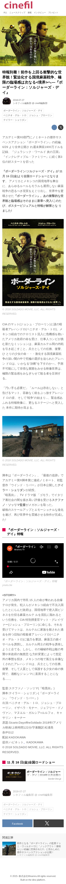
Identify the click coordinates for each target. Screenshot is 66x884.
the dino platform (36, 879)
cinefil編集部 (41, 103)
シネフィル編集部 (22, 103)
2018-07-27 (18, 100)
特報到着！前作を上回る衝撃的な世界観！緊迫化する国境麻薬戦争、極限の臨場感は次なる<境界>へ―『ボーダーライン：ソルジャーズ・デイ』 (32, 82)
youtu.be (7, 585)
